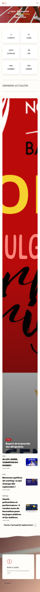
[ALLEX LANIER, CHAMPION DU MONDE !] (12, 462)
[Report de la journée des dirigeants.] (20, 275)
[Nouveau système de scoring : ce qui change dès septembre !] (12, 482)
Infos (8, 440)
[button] (37, 3)
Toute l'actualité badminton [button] (18, 525)
